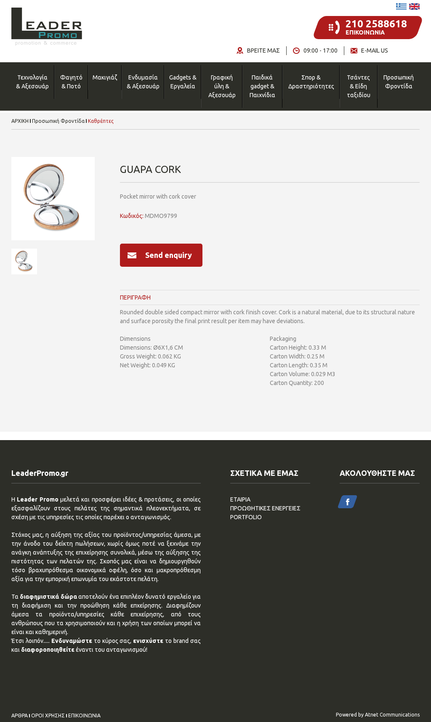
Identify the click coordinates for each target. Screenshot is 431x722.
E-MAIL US (374, 50)
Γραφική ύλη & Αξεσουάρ (222, 86)
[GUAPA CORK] (53, 198)
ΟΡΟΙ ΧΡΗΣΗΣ (48, 715)
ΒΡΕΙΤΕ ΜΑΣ (263, 50)
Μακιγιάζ (105, 77)
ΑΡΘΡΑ (19, 715)
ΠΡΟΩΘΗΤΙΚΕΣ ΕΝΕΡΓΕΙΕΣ (265, 508)
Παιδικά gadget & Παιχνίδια (262, 86)
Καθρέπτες (101, 121)
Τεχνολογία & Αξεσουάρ (32, 82)
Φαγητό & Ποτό (71, 82)
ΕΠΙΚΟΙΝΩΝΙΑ (84, 715)
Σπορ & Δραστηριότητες (311, 82)
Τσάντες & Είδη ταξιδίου (358, 86)
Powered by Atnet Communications (378, 714)
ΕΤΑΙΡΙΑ (240, 499)
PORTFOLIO (246, 517)
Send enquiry (168, 255)
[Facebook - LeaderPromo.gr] (347, 501)
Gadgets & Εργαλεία (183, 82)
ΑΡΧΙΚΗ (20, 121)
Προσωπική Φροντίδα (398, 82)
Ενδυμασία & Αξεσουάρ (143, 82)
